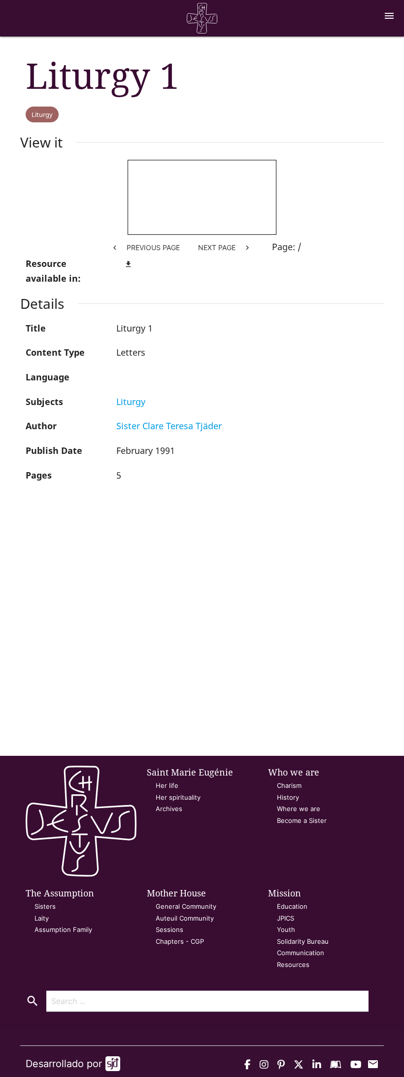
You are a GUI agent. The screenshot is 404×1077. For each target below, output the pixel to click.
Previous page (145, 247)
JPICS (285, 918)
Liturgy (42, 114)
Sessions (169, 929)
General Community (186, 906)
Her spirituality (178, 797)
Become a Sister (302, 820)
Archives (169, 809)
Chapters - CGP (180, 941)
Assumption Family (63, 929)
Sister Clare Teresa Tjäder (169, 426)
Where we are (298, 809)
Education (292, 906)
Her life (167, 785)
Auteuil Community (185, 918)
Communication (300, 953)
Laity (41, 918)
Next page (225, 247)
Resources (293, 964)
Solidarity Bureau (303, 941)
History (288, 797)
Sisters (45, 906)
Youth (286, 929)
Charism (289, 785)
